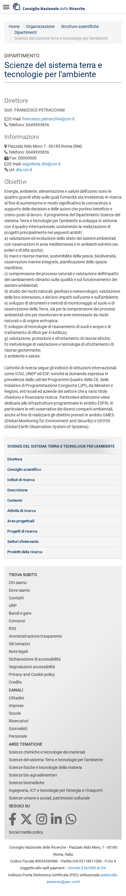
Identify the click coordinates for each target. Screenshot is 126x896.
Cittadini (16, 698)
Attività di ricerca (21, 510)
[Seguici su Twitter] (26, 819)
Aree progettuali (20, 521)
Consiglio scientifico (24, 469)
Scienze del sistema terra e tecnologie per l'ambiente (61, 446)
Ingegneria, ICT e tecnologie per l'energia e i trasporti (56, 790)
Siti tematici (19, 643)
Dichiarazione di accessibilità (35, 659)
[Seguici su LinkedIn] (57, 819)
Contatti (16, 598)
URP (13, 605)
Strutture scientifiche (80, 26)
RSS (12, 628)
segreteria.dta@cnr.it (41, 164)
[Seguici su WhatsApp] (71, 819)
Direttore (14, 459)
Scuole (15, 713)
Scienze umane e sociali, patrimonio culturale (49, 798)
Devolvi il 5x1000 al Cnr (87, 868)
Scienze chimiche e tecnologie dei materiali (47, 752)
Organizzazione (40, 26)
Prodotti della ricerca (24, 552)
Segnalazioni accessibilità (32, 666)
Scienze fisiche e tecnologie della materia (45, 767)
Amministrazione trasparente (35, 636)
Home (14, 26)
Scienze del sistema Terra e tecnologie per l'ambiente (56, 759)
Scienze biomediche (26, 782)
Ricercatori (18, 721)
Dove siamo (19, 590)
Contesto (14, 500)
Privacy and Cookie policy (32, 674)
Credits (15, 682)
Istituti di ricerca (21, 480)
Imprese (16, 705)
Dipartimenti (25, 32)
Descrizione (17, 490)
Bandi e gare (20, 613)
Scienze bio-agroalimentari (33, 775)
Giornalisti (18, 728)
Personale (18, 736)
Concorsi (17, 621)
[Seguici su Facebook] (13, 819)
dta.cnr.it (24, 169)
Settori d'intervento (23, 541)
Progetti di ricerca (22, 531)
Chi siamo (18, 582)
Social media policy (26, 832)
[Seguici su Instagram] (42, 819)
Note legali (18, 651)
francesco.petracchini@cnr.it (48, 119)
